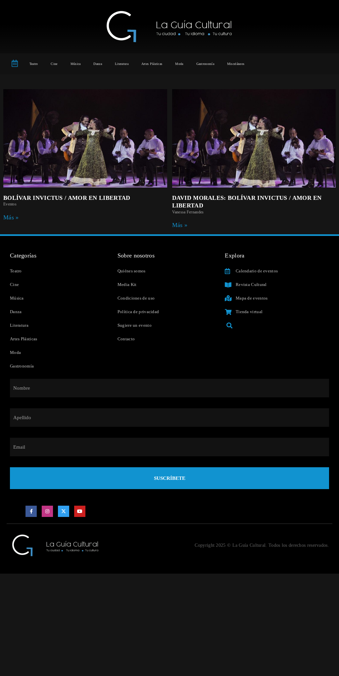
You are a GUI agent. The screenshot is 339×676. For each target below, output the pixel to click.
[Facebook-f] (31, 511)
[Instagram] (47, 511)
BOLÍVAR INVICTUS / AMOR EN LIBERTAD (66, 198)
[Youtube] (79, 511)
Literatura (121, 64)
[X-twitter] (63, 511)
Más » (11, 217)
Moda (179, 64)
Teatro (33, 64)
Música (76, 64)
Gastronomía (205, 64)
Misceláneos (235, 64)
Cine (54, 64)
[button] (229, 325)
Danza (97, 64)
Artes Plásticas (152, 64)
